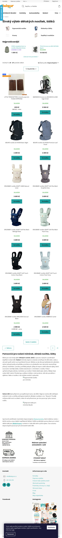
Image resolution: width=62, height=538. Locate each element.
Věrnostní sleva (37, 488)
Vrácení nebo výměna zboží (41, 481)
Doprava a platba (15, 1)
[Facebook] (4, 485)
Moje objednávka (38, 495)
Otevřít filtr (31, 69)
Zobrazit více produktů (30, 57)
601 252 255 (10, 480)
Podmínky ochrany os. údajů (41, 486)
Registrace (55, 1)
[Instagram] (8, 485)
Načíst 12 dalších (31, 342)
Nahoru (9, 348)
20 (57, 348)
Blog (34, 493)
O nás (34, 490)
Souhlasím (51, 527)
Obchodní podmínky (39, 483)
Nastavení (10, 534)
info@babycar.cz (12, 476)
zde (13, 530)
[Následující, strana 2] (53, 348)
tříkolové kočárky (38, 419)
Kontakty (5, 1)
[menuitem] (9, 13)
